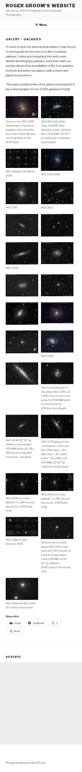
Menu (43, 24)
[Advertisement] (41, 703)
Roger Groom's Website (41, 5)
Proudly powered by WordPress (26, 762)
